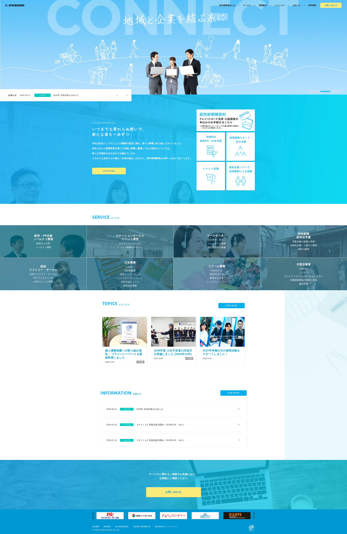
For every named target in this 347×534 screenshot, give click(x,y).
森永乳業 (303, 284)
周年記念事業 (130, 285)
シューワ (303, 272)
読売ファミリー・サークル (43, 274)
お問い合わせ (330, 5)
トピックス (280, 5)
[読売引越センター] (173, 515)
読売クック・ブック (130, 274)
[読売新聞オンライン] (237, 515)
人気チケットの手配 (43, 281)
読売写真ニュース (130, 282)
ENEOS (304, 268)
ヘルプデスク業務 (217, 243)
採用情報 (107, 526)
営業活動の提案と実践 (303, 241)
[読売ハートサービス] (110, 515)
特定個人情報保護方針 (142, 526)
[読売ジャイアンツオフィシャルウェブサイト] (205, 515)
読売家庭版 (130, 270)
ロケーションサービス (130, 243)
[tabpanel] (173, 47)
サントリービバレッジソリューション (303, 276)
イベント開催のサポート (130, 247)
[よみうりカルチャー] (142, 515)
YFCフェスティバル (43, 278)
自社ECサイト (217, 274)
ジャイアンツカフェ (217, 282)
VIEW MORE (109, 171)
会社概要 (95, 526)
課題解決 (263, 5)
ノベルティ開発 (43, 247)
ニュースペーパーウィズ (130, 278)
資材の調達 (303, 249)
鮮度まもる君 (43, 243)
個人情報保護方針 (122, 526)
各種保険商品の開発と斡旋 (303, 280)
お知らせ (297, 5)
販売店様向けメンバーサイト (166, 526)
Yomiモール (217, 270)
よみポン (130, 267)
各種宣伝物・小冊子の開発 (303, 245)
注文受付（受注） (217, 240)
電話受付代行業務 (217, 247)
